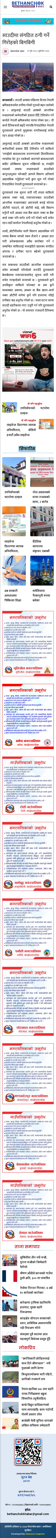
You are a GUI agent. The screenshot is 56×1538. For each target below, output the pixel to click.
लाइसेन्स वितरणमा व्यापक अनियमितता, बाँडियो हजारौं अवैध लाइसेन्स (13, 551)
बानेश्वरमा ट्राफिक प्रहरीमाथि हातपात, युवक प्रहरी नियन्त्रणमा (35, 1307)
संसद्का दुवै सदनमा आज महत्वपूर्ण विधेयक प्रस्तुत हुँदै (35, 1337)
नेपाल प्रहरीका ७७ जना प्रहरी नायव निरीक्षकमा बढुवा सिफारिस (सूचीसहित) (37, 1394)
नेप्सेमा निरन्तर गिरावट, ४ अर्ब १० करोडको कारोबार (36, 1290)
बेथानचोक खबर (17, 51)
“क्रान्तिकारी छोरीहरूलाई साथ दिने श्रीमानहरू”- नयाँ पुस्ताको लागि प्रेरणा (36, 1363)
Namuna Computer (35, 1534)
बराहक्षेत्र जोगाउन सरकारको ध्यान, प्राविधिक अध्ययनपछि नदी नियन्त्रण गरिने (35, 1323)
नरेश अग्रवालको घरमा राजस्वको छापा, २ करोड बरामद (41, 499)
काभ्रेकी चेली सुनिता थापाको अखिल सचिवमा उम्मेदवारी (37, 1423)
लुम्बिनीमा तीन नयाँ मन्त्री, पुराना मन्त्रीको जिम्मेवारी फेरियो (33, 1262)
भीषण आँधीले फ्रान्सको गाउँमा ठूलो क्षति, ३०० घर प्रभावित (36, 1276)
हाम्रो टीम (26, 1481)
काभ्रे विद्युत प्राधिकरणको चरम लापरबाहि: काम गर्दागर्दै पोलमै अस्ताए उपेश (37, 1409)
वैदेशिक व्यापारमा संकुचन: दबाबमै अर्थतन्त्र (41, 549)
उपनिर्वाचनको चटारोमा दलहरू (13, 495)
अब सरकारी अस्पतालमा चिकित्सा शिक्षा (12, 595)
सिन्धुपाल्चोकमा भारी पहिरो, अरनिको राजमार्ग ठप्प (37, 1377)
